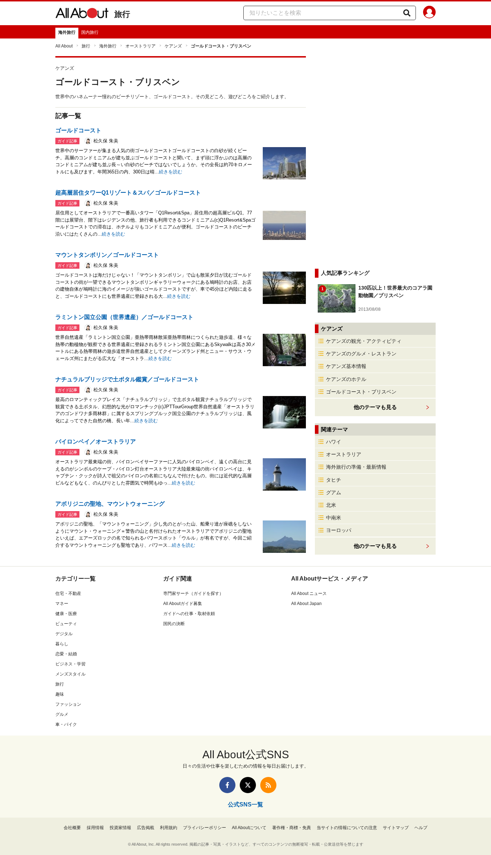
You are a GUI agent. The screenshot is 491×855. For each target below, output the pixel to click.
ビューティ (66, 623)
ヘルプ (420, 827)
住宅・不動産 (68, 593)
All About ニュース (309, 593)
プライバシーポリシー (204, 827)
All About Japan (306, 603)
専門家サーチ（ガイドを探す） (193, 593)
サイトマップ (396, 827)
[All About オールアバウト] (82, 14)
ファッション (68, 704)
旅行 (122, 14)
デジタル (64, 633)
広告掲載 (145, 827)
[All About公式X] (248, 785)
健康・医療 (66, 613)
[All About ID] (429, 13)
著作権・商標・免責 (291, 827)
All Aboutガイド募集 (182, 603)
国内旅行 (89, 32)
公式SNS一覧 (245, 804)
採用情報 (95, 827)
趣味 (59, 694)
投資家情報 (120, 827)
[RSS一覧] (268, 785)
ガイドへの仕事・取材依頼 (189, 613)
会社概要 (72, 827)
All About (64, 46)
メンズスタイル (70, 674)
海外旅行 (66, 32)
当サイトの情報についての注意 (347, 827)
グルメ (61, 714)
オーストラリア (140, 46)
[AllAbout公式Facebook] (227, 785)
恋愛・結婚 (66, 653)
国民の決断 (174, 623)
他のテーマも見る (375, 546)
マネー (61, 603)
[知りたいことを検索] (406, 13)
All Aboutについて (249, 827)
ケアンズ (173, 46)
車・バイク (66, 724)
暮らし (61, 643)
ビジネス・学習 (70, 664)
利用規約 (168, 827)
